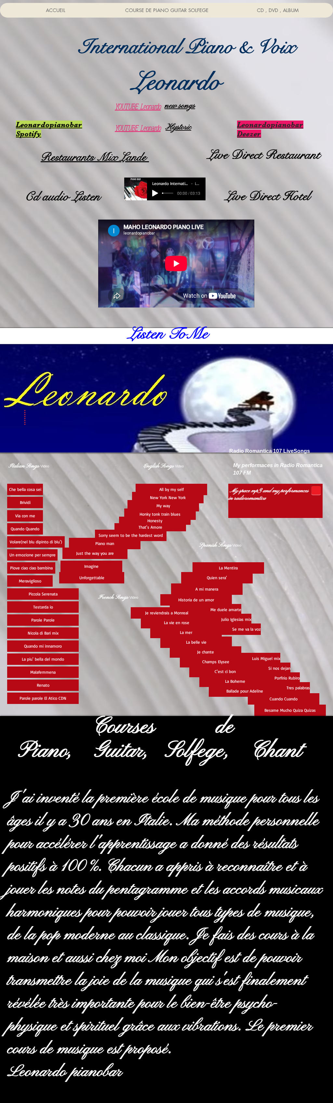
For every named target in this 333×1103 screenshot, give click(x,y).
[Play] (155, 193)
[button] (187, 47)
